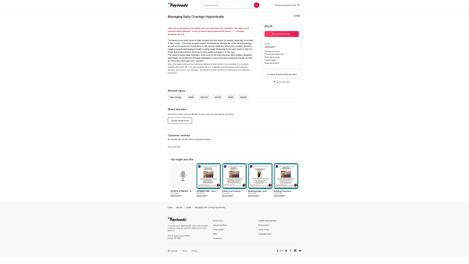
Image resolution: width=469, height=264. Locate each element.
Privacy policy (264, 225)
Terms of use (263, 229)
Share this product (272, 63)
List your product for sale (285, 5)
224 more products (272, 51)
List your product (220, 225)
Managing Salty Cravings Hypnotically (210, 207)
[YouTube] (300, 250)
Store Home (218, 221)
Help (215, 234)
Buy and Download (281, 34)
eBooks (243, 97)
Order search (218, 229)
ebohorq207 (270, 47)
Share (297, 15)
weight (191, 97)
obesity (218, 97)
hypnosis (204, 97)
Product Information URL (274, 54)
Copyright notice (265, 234)
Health (230, 97)
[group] (183, 180)
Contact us (217, 238)
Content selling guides (267, 221)
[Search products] (256, 5)
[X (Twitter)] (291, 250)
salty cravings (175, 97)
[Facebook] (286, 250)
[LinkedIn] (295, 250)
